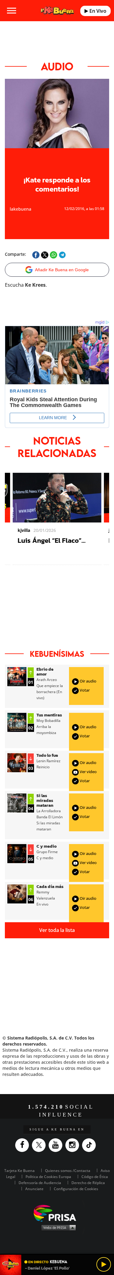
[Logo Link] (57, 10)
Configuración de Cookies (76, 1188)
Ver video (88, 771)
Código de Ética (94, 1176)
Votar (84, 690)
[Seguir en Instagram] (73, 1145)
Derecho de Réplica (88, 1182)
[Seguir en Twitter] (40, 1145)
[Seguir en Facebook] (23, 1145)
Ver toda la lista (57, 930)
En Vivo (97, 11)
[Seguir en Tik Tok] (90, 1145)
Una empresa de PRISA (57, 1212)
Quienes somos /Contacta (67, 1170)
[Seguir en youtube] (57, 1145)
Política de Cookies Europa (48, 1176)
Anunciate (34, 1188)
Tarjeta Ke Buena (19, 1170)
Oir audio (87, 681)
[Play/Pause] (103, 1264)
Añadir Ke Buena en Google (62, 269)
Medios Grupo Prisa (57, 1227)
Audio (57, 66)
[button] (57, 1254)
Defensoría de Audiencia (40, 1182)
